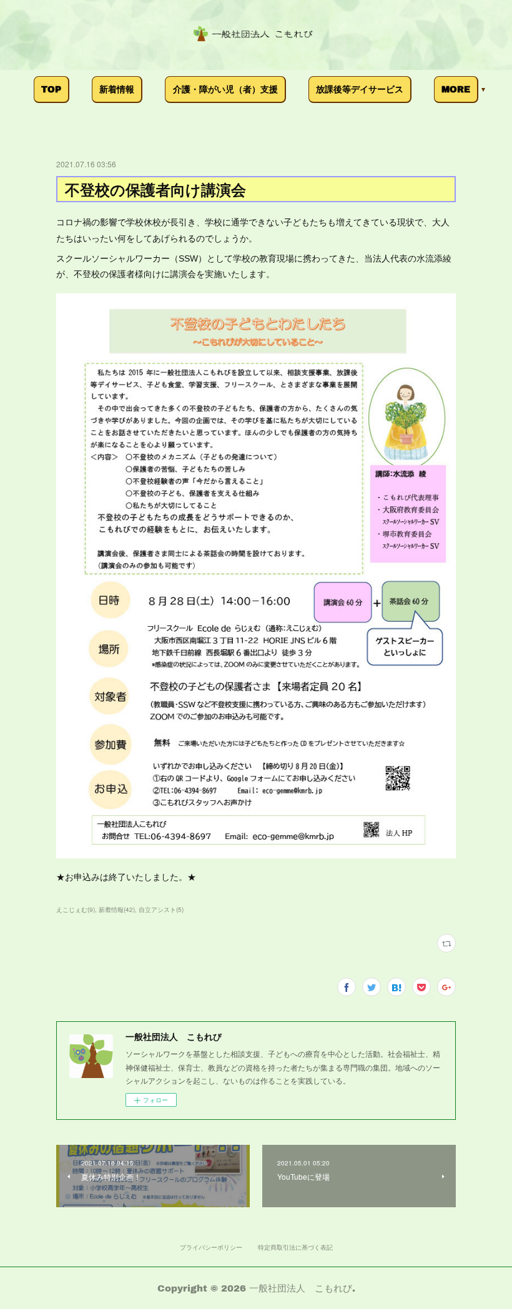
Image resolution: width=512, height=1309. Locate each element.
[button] (51, 89)
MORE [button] (455, 89)
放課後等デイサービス (359, 89)
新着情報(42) (117, 909)
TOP (51, 89)
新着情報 (116, 89)
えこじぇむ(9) (75, 909)
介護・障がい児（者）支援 (225, 89)
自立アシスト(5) (161, 909)
